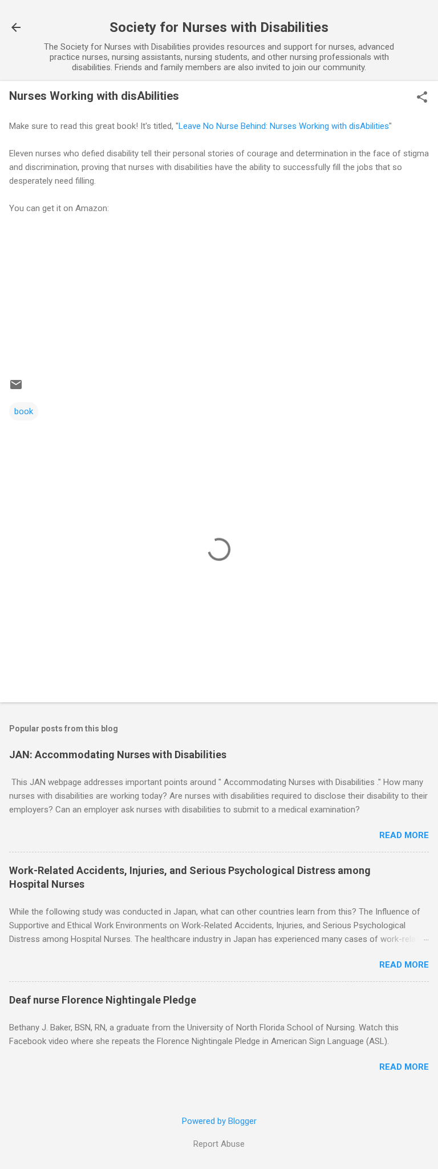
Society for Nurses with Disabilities (219, 27)
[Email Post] (16, 388)
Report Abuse (219, 1144)
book (23, 411)
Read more (404, 835)
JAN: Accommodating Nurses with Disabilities (117, 755)
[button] (422, 98)
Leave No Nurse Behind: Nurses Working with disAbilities (284, 126)
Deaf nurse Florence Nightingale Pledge (102, 1000)
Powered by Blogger (219, 1121)
